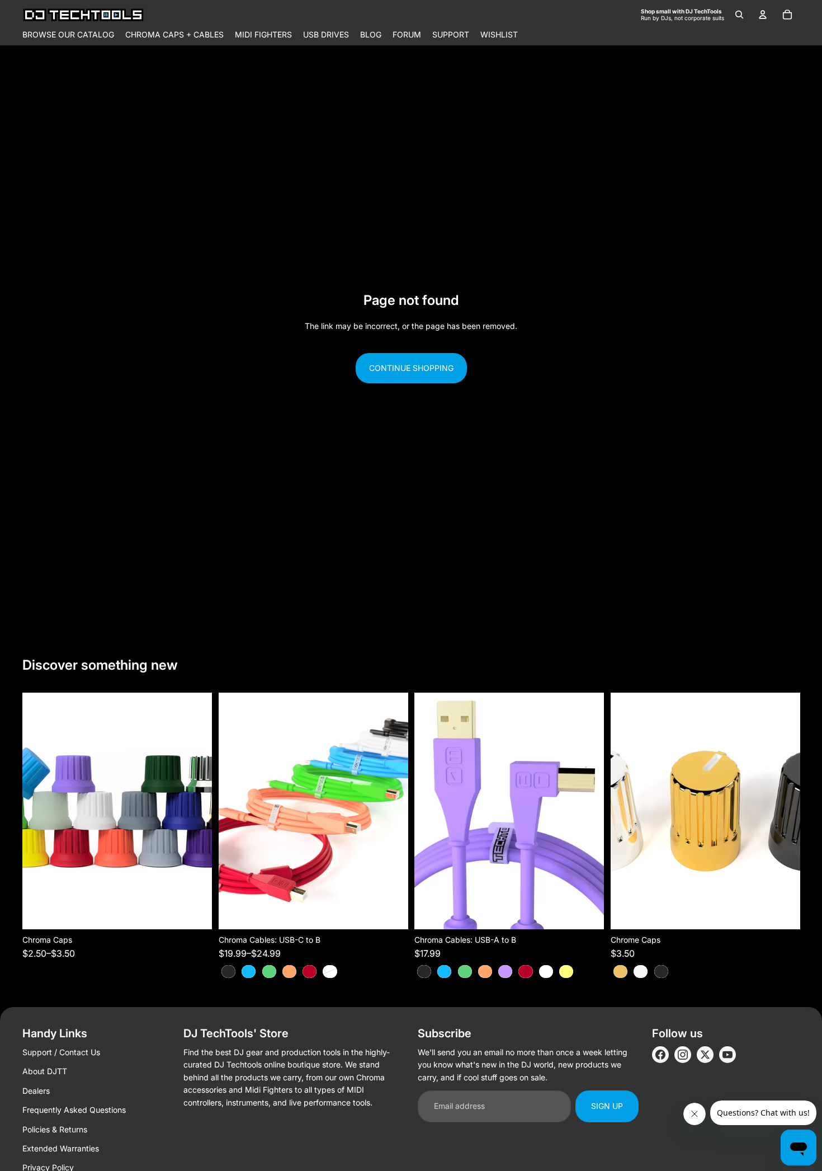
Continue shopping (411, 368)
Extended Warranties (60, 1148)
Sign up (607, 1106)
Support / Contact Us (61, 1052)
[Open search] (739, 14)
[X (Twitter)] (705, 1054)
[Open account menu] (762, 14)
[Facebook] (660, 1054)
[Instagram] (682, 1054)
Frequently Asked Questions (74, 1109)
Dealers (36, 1090)
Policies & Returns (54, 1129)
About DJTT (44, 1071)
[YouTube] (727, 1054)
